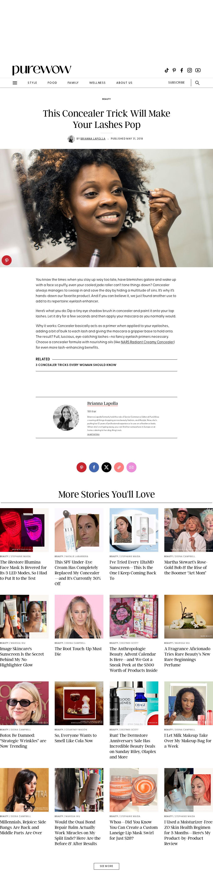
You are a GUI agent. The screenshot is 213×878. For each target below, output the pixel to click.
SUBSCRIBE (176, 82)
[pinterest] (7, 260)
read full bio (93, 434)
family (73, 83)
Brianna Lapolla (92, 139)
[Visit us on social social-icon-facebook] (182, 70)
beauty (106, 99)
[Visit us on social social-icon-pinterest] (174, 70)
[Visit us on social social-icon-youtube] (198, 70)
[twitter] (106, 467)
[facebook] (94, 467)
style (32, 83)
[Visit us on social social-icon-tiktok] (167, 70)
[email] (8, 99)
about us (124, 83)
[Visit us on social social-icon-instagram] (189, 70)
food (52, 83)
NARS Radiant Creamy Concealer (147, 342)
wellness (97, 83)
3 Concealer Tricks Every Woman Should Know (76, 365)
